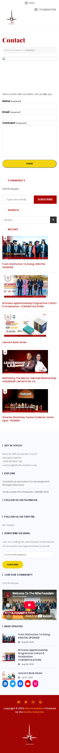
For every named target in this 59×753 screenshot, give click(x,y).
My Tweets (8, 525)
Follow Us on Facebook (21, 500)
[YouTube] (28, 683)
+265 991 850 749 (12, 461)
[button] (45, 9)
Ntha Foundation (34, 708)
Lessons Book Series (14, 342)
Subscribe (45, 199)
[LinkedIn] (5, 683)
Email (11, 112)
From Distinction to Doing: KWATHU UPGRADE (34, 636)
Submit (29, 164)
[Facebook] (20, 683)
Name (11, 101)
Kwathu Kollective (33, 712)
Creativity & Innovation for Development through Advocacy (26, 483)
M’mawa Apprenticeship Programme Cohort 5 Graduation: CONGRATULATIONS (29, 305)
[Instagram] (35, 683)
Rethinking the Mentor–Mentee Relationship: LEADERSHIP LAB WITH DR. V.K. (29, 379)
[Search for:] (29, 220)
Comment (14, 123)
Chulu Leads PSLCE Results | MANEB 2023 (25, 491)
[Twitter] (13, 683)
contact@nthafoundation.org (19, 465)
